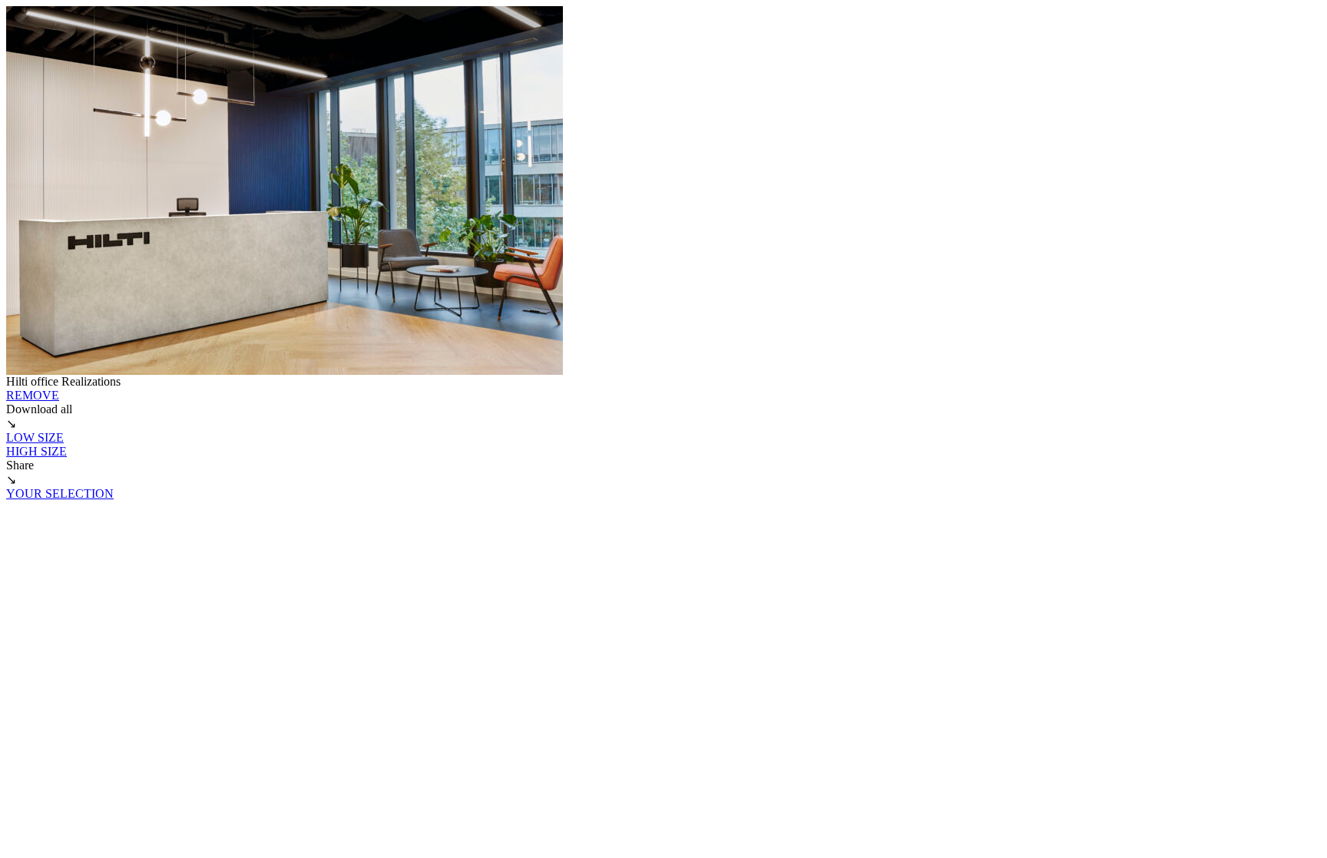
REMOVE (32, 395)
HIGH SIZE (36, 451)
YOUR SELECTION (60, 493)
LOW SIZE (35, 437)
